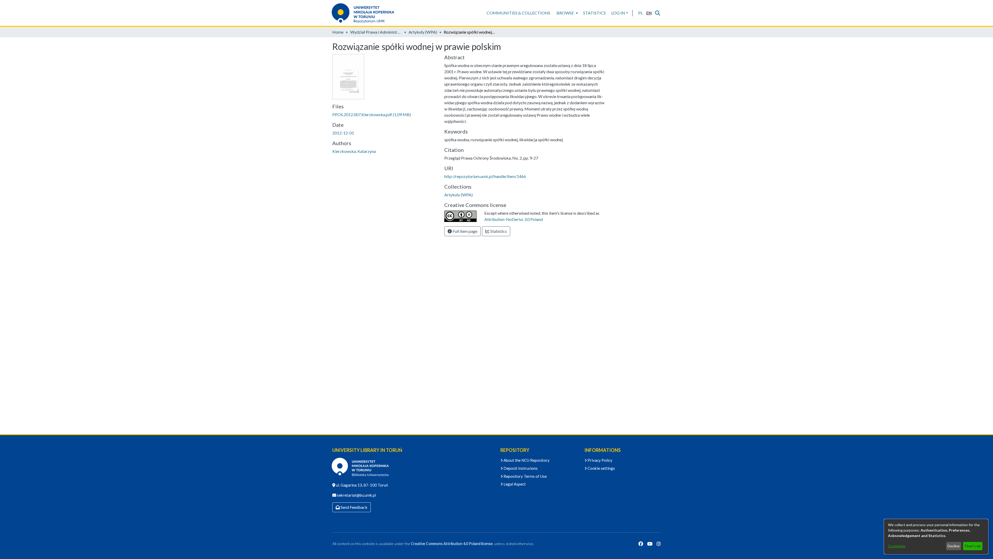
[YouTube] (649, 544)
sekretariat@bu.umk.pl (356, 495)
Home (337, 31)
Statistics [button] (498, 231)
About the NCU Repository (526, 460)
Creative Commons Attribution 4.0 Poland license (452, 543)
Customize (896, 546)
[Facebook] (640, 544)
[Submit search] (657, 13)
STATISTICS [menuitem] (594, 12)
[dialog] (936, 536)
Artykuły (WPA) (423, 31)
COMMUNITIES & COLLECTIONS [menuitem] (518, 12)
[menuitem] (566, 13)
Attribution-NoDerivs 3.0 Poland (513, 219)
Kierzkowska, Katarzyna (354, 151)
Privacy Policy (599, 460)
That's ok (972, 546)
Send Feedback (353, 507)
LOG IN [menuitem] (618, 12)
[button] (640, 13)
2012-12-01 (343, 132)
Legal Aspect (514, 484)
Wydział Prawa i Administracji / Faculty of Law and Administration (376, 31)
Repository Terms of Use (525, 476)
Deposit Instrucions (520, 468)
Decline (953, 546)
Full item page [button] (464, 231)
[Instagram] (659, 544)
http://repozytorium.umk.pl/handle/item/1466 (485, 176)
